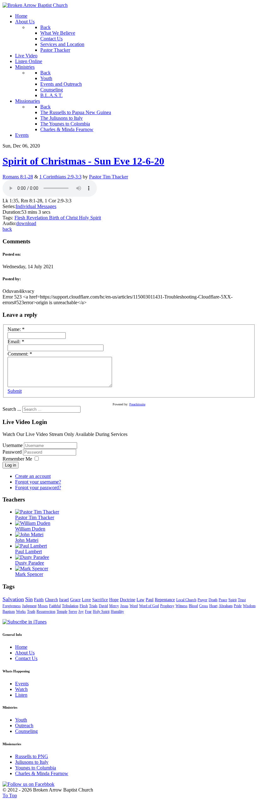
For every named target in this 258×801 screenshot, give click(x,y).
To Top (10, 795)
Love (86, 599)
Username (13, 445)
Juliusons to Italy (31, 762)
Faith (39, 599)
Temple (62, 611)
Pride (238, 606)
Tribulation (70, 606)
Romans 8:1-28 (18, 176)
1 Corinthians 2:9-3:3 (60, 176)
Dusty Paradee (29, 563)
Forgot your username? (38, 482)
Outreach (24, 725)
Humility (117, 611)
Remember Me (17, 458)
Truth (31, 611)
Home (21, 647)
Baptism (9, 611)
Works (21, 611)
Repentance (165, 599)
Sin (29, 599)
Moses (43, 606)
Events (22, 683)
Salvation (13, 599)
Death (213, 600)
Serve (73, 611)
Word (134, 606)
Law (140, 599)
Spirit (232, 600)
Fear (88, 611)
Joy (81, 611)
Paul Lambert (28, 551)
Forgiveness (12, 606)
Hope (114, 599)
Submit (15, 391)
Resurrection (45, 611)
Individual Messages (36, 206)
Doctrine (127, 599)
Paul (150, 599)
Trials (93, 606)
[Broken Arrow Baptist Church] (35, 5)
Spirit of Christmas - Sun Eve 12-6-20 (83, 161)
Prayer (202, 600)
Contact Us (26, 658)
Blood (193, 606)
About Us (25, 652)
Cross (203, 606)
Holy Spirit (90, 217)
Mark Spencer (29, 574)
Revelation (37, 217)
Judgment (29, 606)
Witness (182, 606)
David (103, 606)
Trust (242, 600)
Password (13, 452)
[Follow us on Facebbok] (28, 784)
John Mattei (26, 540)
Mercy (114, 606)
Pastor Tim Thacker (108, 176)
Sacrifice (100, 599)
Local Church (186, 600)
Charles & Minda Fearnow (41, 773)
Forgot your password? (38, 487)
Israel (64, 599)
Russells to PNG (31, 756)
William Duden (30, 528)
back (7, 229)
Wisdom (249, 606)
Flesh (20, 217)
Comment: (20, 354)
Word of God (149, 606)
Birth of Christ (64, 217)
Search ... (12, 409)
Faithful (55, 606)
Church (51, 599)
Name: (16, 329)
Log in (10, 465)
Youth (21, 720)
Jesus (124, 606)
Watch (21, 689)
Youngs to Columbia (35, 767)
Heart (213, 606)
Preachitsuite (137, 404)
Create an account (33, 476)
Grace (75, 599)
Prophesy (167, 606)
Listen (21, 695)
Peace (223, 600)
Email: (16, 341)
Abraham (226, 606)
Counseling (26, 731)
